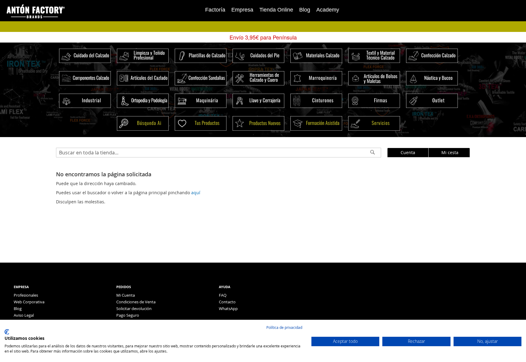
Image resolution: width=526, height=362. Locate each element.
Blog (304, 10)
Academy (327, 10)
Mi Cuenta (125, 295)
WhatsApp (228, 308)
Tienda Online (276, 10)
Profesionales (26, 295)
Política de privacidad (284, 327)
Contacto (227, 302)
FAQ (222, 295)
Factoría (215, 10)
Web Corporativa (29, 302)
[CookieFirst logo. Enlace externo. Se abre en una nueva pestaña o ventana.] (7, 332)
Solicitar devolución (134, 308)
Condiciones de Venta (136, 302)
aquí (195, 192)
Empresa (242, 10)
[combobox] (218, 152)
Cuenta (408, 152)
